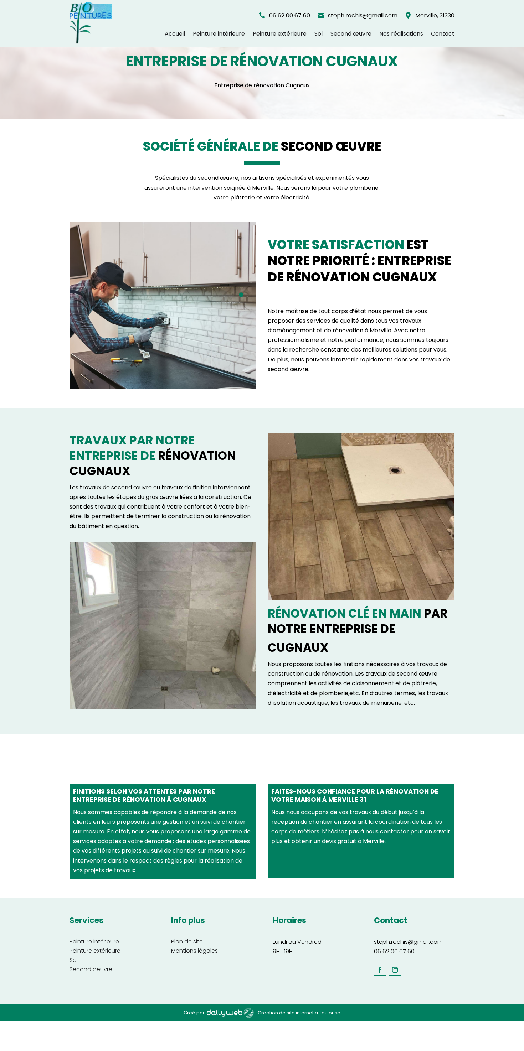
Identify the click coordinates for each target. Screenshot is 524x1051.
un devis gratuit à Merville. (350, 841)
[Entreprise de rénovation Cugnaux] (361, 598)
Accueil (175, 34)
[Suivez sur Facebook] (380, 970)
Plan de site (187, 941)
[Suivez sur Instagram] (395, 970)
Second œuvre (350, 34)
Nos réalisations (401, 34)
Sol (318, 34)
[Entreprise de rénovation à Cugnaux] (163, 387)
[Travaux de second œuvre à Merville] (163, 707)
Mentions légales (194, 951)
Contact (442, 34)
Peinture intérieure (219, 34)
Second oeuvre (91, 969)
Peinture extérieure (280, 34)
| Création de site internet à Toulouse (298, 1012)
